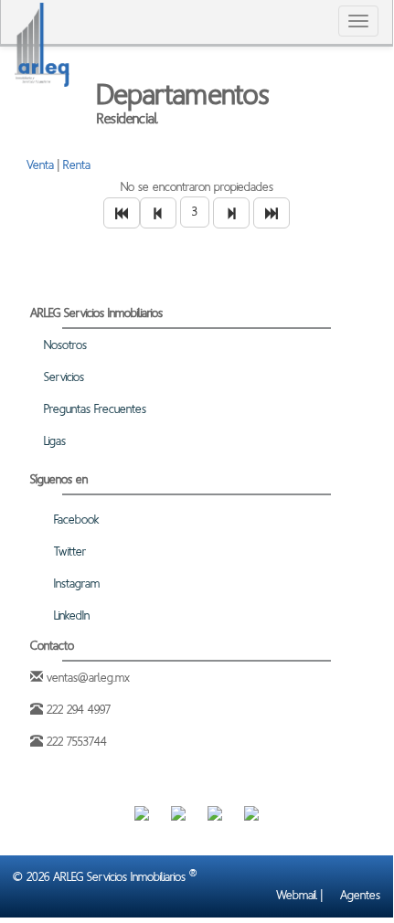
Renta (77, 165)
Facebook (74, 519)
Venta (40, 165)
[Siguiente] (231, 212)
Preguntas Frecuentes (93, 409)
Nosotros (63, 345)
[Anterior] (158, 212)
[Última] (271, 212)
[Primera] (121, 212)
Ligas (53, 441)
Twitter (68, 551)
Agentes (358, 895)
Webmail (294, 895)
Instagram (75, 583)
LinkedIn (70, 615)
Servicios (62, 377)
